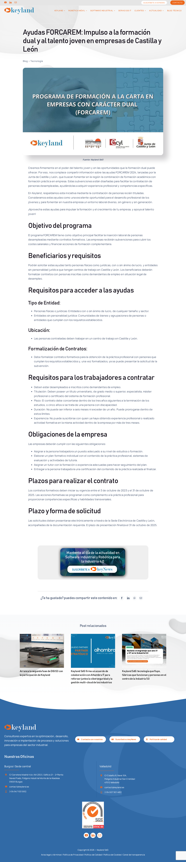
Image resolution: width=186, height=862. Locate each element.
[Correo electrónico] (141, 598)
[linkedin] (10, 2)
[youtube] (5, 2)
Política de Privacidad (73, 854)
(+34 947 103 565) (17, 791)
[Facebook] (122, 598)
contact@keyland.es (19, 786)
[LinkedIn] (128, 598)
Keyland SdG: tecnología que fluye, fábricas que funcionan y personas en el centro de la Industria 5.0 (144, 675)
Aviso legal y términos (51, 854)
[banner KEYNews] (93, 546)
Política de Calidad (93, 854)
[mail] (16, 2)
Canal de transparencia (134, 854)
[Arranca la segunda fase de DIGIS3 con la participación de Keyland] (42, 651)
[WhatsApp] (135, 598)
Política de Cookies (112, 854)
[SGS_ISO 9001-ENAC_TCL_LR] (93, 803)
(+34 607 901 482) (113, 792)
